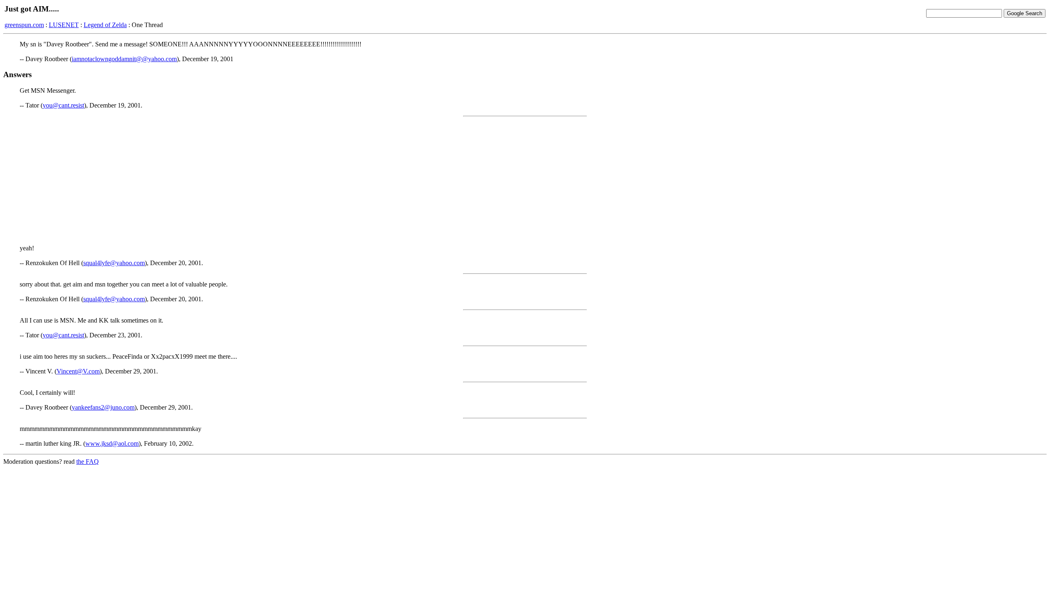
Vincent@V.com (78, 371)
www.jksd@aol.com (112, 443)
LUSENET (64, 24)
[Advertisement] (525, 180)
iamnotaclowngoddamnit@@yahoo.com (124, 58)
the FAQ (87, 461)
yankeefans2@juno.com (103, 407)
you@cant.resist (63, 105)
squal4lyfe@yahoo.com (114, 262)
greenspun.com (24, 24)
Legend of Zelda (105, 24)
